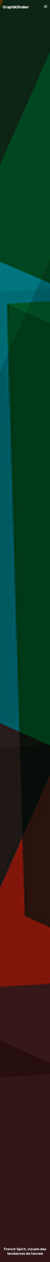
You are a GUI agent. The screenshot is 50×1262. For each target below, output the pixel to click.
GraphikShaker (16, 7)
